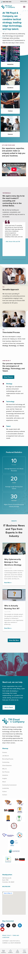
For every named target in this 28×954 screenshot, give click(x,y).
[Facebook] (2, 925)
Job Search (5, 756)
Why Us (4, 769)
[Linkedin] (20, 925)
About (4, 782)
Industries (5, 775)
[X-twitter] (8, 925)
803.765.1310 (6, 886)
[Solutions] (10, 951)
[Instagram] (14, 925)
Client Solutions (7, 765)
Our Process (5, 772)
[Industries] (3, 951)
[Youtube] (2, 929)
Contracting (5, 762)
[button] (24, 7)
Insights (4, 778)
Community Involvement (9, 785)
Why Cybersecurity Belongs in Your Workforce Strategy (12, 562)
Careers (4, 752)
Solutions (10, 952)
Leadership (5, 788)
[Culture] (17, 951)
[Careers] (24, 951)
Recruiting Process (7, 759)
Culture (4, 791)
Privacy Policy (6, 935)
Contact (4, 795)
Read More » (8, 582)
